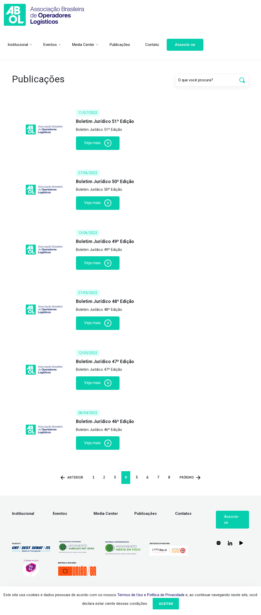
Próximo (186, 477)
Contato (152, 44)
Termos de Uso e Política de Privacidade (151, 595)
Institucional (18, 44)
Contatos (183, 513)
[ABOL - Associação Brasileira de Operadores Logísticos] (44, 15)
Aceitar (166, 603)
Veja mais (93, 142)
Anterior (75, 477)
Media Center (83, 44)
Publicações (120, 44)
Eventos (50, 44)
